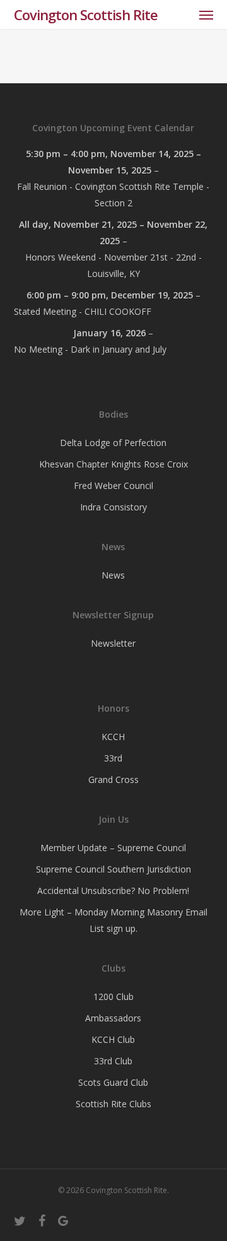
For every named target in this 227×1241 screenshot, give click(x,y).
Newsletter (113, 643)
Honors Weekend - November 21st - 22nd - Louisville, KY (113, 265)
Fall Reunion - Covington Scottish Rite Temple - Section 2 (113, 194)
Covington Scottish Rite (86, 14)
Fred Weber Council (113, 485)
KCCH (113, 737)
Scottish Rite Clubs (113, 1104)
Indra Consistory (113, 507)
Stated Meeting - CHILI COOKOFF (82, 311)
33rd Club (113, 1061)
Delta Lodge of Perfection (113, 443)
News (113, 575)
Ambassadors (113, 1018)
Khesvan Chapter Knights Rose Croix (113, 464)
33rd (113, 758)
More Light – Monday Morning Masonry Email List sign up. (113, 920)
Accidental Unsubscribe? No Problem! (113, 891)
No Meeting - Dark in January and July (90, 349)
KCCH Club (113, 1039)
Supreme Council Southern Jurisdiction (113, 869)
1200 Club (113, 997)
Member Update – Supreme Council (113, 848)
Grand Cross (113, 779)
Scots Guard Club (113, 1082)
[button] (206, 14)
